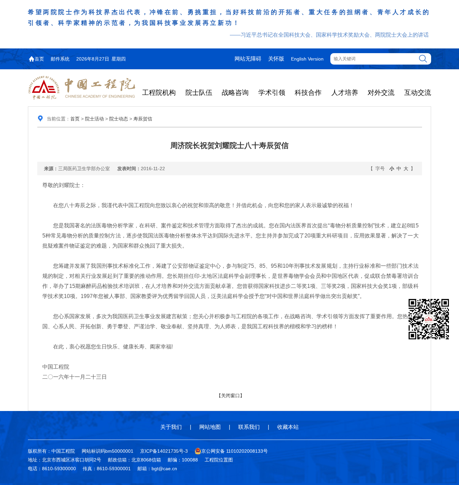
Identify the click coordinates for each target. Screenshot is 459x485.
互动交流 (417, 92)
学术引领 (271, 92)
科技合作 (308, 92)
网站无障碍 (248, 59)
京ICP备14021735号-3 (164, 451)
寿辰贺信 (142, 118)
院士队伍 (198, 92)
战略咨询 (235, 92)
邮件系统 (60, 59)
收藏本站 (288, 427)
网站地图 (210, 427)
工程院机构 (159, 92)
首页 (39, 59)
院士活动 (94, 118)
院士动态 (118, 118)
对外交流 (381, 92)
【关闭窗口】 (230, 395)
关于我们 (171, 427)
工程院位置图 (219, 459)
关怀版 (276, 59)
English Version (307, 59)
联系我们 (249, 427)
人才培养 (344, 92)
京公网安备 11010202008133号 (234, 451)
